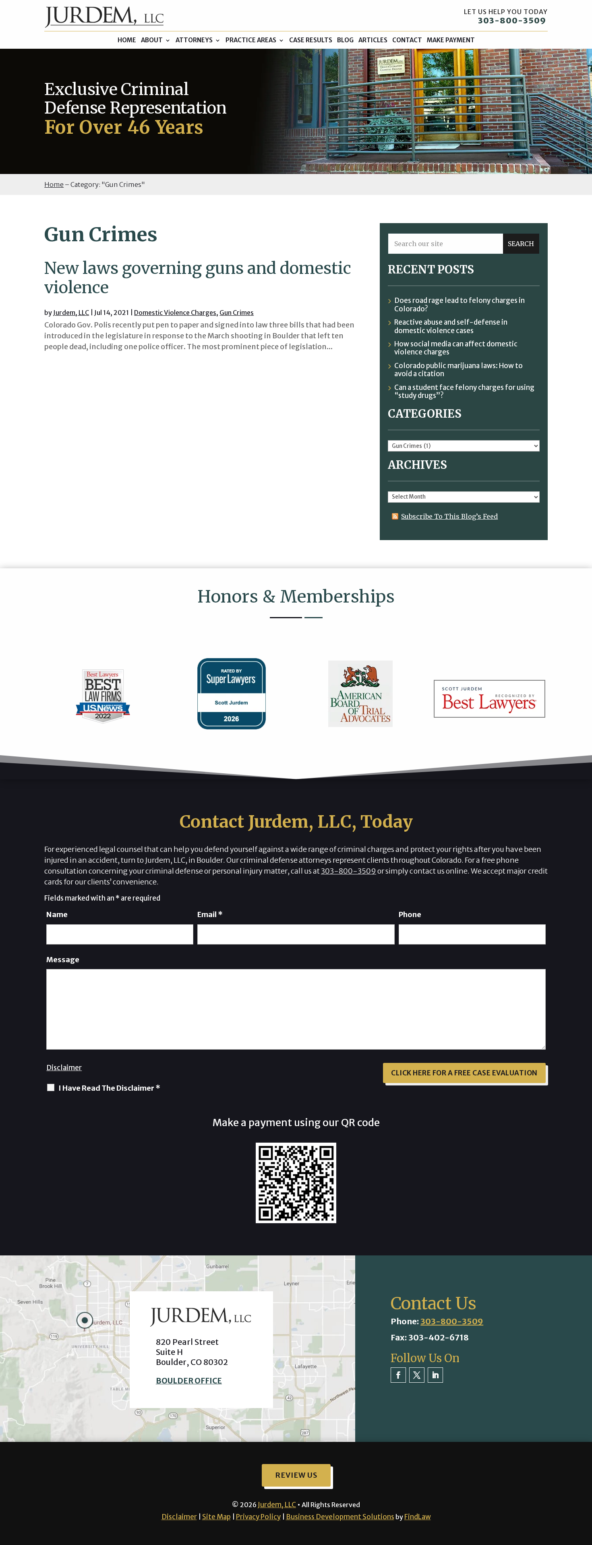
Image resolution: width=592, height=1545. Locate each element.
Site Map (216, 1516)
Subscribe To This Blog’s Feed (449, 516)
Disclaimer (64, 1067)
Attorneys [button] (194, 40)
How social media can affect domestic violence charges (455, 348)
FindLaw (417, 1516)
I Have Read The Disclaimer (109, 1088)
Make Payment (451, 40)
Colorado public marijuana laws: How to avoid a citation (458, 370)
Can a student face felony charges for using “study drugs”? (464, 391)
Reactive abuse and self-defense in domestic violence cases (450, 326)
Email (210, 914)
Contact (407, 40)
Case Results (310, 40)
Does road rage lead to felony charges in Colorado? (459, 304)
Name (57, 914)
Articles (372, 40)
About (152, 40)
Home (127, 40)
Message (62, 959)
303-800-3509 (512, 20)
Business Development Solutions (340, 1516)
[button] (584, 1487)
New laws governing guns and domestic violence (197, 278)
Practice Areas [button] (251, 40)
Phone (410, 914)
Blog (345, 40)
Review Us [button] (296, 1475)
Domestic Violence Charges (175, 313)
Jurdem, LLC (71, 313)
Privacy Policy (258, 1516)
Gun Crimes (236, 313)
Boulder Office (189, 1381)
